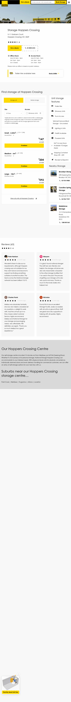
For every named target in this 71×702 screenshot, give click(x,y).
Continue (24, 145)
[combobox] (14, 113)
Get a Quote (25, 2)
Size (6, 109)
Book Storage (60, 2)
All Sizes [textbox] (8, 113)
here (41, 118)
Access (27, 109)
